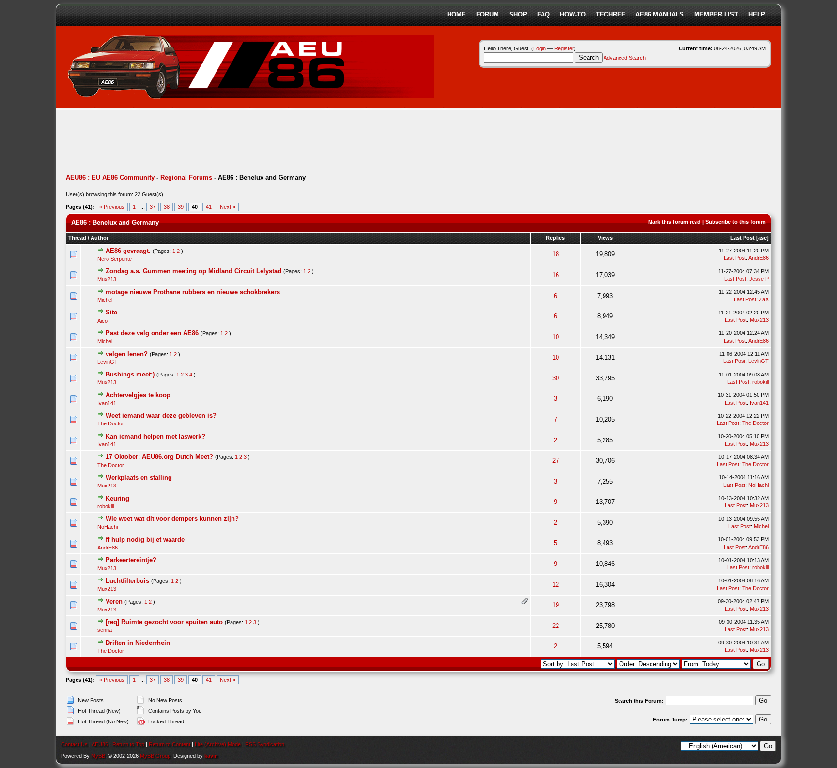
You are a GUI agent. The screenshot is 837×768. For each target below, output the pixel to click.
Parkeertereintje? (131, 560)
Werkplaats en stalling (139, 477)
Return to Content (169, 744)
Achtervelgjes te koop (138, 395)
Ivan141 (106, 403)
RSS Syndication (264, 744)
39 (181, 207)
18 (555, 254)
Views (605, 238)
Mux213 (106, 279)
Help (756, 14)
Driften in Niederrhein (138, 642)
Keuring (117, 498)
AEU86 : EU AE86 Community (110, 177)
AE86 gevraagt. (128, 250)
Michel (104, 300)
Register (564, 48)
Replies (555, 238)
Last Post (742, 238)
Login (539, 48)
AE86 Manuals (660, 14)
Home (456, 14)
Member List (716, 14)
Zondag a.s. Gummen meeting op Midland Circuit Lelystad (193, 271)
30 (555, 378)
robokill (760, 382)
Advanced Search (625, 58)
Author (99, 238)
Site (111, 312)
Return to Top (128, 744)
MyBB (98, 756)
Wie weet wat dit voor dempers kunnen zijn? (172, 518)
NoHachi (758, 485)
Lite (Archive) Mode (218, 744)
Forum (487, 14)
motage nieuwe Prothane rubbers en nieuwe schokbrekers (193, 292)
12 (555, 584)
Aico (102, 321)
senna (104, 630)
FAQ (543, 14)
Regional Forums (186, 177)
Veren (114, 601)
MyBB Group (155, 756)
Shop (518, 14)
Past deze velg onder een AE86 (152, 333)
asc (762, 238)
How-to (573, 14)
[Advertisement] (242, 143)
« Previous (111, 207)
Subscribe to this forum (735, 222)
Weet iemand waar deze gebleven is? (161, 415)
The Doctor (110, 423)
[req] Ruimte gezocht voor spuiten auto (164, 622)
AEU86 (100, 744)
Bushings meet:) (130, 374)
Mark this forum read (674, 222)
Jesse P (759, 279)
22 (555, 625)
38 (167, 207)
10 (555, 337)
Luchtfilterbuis (127, 580)
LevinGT (107, 362)
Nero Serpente (114, 259)
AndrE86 (758, 258)
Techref (610, 14)
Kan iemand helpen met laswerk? (155, 436)
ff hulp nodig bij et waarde (145, 539)
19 (555, 605)
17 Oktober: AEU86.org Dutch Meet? (159, 456)
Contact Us (74, 744)
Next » (227, 207)
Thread (77, 238)
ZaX (764, 299)
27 (555, 460)
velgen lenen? (127, 354)
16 (555, 275)
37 (152, 207)
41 (209, 207)
